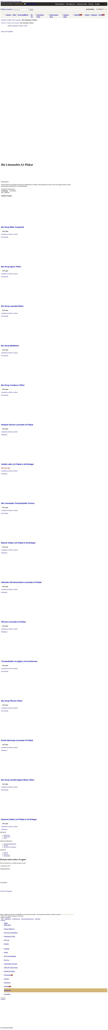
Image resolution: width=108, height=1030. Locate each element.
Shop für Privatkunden (67, 914)
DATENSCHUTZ (16, 919)
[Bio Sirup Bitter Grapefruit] (13, 223)
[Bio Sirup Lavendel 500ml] (13, 302)
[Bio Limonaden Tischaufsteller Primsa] (13, 499)
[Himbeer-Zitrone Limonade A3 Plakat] (13, 421)
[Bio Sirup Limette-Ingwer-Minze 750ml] (13, 776)
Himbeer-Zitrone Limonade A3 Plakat (17, 425)
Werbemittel (7, 856)
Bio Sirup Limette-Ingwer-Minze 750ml (17, 780)
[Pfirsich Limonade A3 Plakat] (13, 618)
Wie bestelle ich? (70, 4)
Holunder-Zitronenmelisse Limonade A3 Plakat (21, 582)
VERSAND (37, 919)
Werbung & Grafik (82, 4)
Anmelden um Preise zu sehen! (9, 234)
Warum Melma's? (59, 4)
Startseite (3, 20)
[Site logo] (30, 4)
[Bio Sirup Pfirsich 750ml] (13, 697)
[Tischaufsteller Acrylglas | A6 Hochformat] (13, 657)
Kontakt (97, 4)
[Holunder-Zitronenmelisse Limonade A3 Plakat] (13, 578)
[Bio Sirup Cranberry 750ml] (13, 381)
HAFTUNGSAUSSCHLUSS (27, 919)
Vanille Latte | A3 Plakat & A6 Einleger (17, 464)
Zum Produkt (4, 237)
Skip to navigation (6, 1)
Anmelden (7, 994)
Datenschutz (7, 836)
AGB (5, 838)
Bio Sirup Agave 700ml (11, 267)
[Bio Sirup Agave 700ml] (13, 263)
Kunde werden (102, 3)
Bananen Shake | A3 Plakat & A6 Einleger (19, 819)
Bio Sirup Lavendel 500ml (12, 306)
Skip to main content (16, 1)
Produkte (9, 20)
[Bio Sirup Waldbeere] (13, 342)
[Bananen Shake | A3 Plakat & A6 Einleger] (13, 815)
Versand (6, 845)
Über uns (91, 4)
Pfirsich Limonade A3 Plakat (13, 622)
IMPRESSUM (8, 919)
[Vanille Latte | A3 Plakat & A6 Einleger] (13, 460)
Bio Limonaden (17, 20)
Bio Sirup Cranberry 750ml (12, 385)
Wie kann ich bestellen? (10, 847)
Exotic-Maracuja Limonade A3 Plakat (17, 740)
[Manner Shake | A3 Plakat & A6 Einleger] (13, 539)
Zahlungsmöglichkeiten (10, 844)
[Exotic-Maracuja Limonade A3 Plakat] (13, 736)
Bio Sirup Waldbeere (10, 346)
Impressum (6, 835)
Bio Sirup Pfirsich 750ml (11, 701)
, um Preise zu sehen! (9, 169)
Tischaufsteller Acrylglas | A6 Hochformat (19, 661)
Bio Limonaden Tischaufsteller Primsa (17, 503)
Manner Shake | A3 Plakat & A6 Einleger (18, 543)
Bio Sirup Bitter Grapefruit (12, 227)
